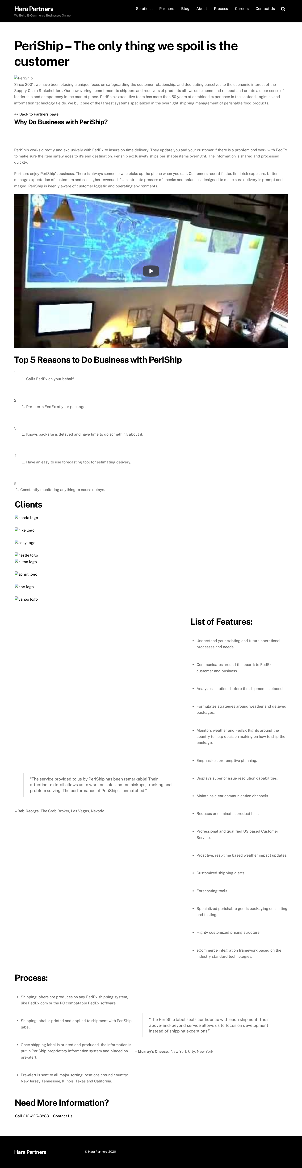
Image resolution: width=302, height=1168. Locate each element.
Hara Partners (98, 1151)
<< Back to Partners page (36, 114)
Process (221, 8)
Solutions (144, 8)
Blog (185, 8)
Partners (166, 8)
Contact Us (265, 8)
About (201, 8)
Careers (242, 8)
